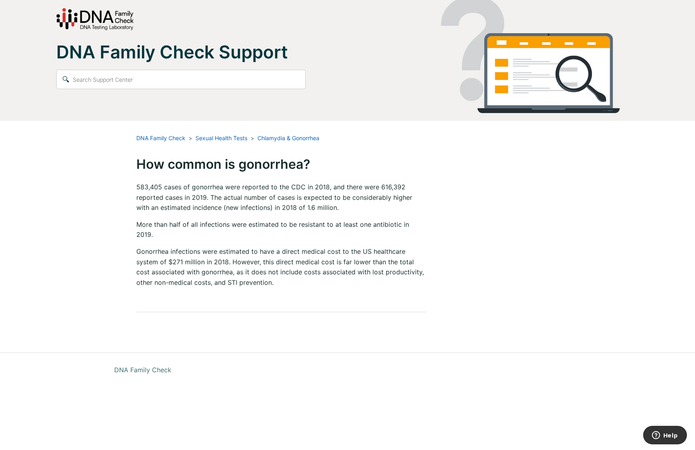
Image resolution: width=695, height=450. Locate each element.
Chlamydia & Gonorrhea (288, 138)
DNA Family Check (160, 138)
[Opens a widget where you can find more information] (665, 436)
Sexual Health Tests (221, 138)
